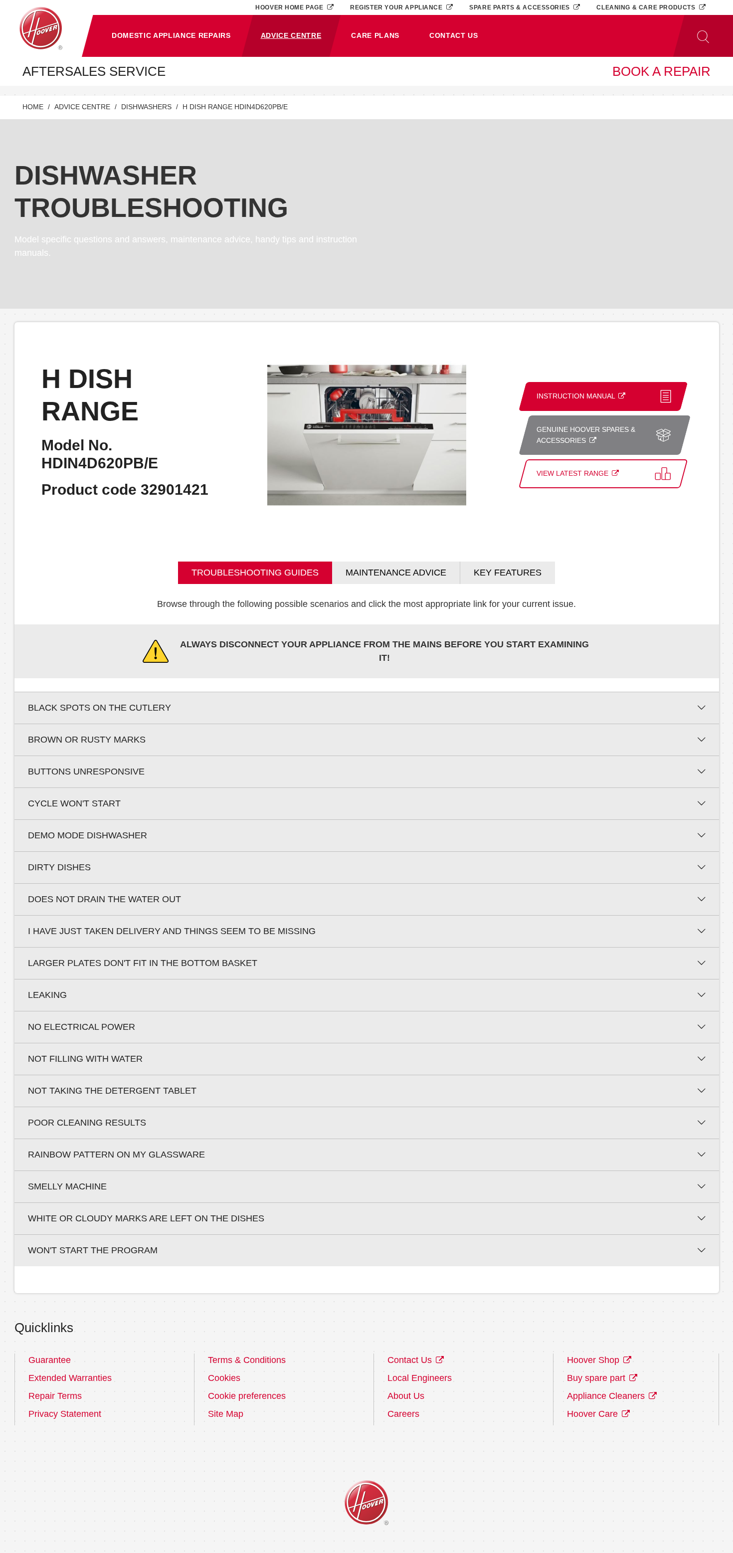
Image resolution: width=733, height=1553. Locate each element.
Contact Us (410, 1360)
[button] (171, 36)
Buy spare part (597, 1378)
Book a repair (661, 71)
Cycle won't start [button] (74, 803)
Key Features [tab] (508, 573)
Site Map (225, 1414)
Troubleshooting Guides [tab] (255, 573)
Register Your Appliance (397, 7)
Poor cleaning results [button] (87, 1123)
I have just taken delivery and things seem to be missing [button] (172, 931)
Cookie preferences (247, 1396)
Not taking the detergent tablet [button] (112, 1091)
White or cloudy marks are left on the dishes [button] (146, 1218)
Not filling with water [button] (85, 1059)
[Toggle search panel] (703, 36)
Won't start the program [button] (93, 1250)
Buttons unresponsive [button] (86, 771)
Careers (403, 1414)
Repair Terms (55, 1396)
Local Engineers (419, 1378)
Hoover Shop (594, 1360)
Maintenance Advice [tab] (396, 573)
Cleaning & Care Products (646, 7)
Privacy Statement (64, 1414)
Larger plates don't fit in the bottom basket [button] (142, 963)
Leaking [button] (47, 995)
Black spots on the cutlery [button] (99, 708)
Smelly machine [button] (67, 1186)
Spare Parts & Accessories (520, 7)
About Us (405, 1396)
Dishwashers (146, 107)
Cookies (224, 1378)
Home (32, 107)
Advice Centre (82, 107)
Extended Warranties (70, 1378)
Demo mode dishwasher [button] (87, 835)
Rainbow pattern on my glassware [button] (116, 1155)
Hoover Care (593, 1414)
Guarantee (49, 1360)
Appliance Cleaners (607, 1396)
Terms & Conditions (247, 1360)
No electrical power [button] (81, 1027)
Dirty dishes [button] (59, 867)
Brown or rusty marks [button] (87, 740)
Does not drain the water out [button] (104, 899)
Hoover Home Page (290, 7)
